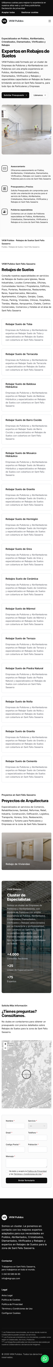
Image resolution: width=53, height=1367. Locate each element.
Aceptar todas (8, 12)
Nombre (10, 1121)
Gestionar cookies (29, 12)
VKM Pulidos (15, 20)
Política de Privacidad (37, 1171)
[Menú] (49, 21)
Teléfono (32, 1132)
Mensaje (10, 1156)
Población (33, 1144)
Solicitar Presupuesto (14, 95)
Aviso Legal (7, 1295)
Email (9, 1132)
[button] (26, 1074)
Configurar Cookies (11, 1313)
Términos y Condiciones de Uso (28, 1174)
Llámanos (38, 95)
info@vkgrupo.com (11, 1278)
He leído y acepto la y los (28, 1172)
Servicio (32, 1121)
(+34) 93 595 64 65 (11, 1274)
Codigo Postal (13, 1144)
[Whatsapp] (45, 1359)
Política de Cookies (11, 1299)
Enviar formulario (26, 1180)
